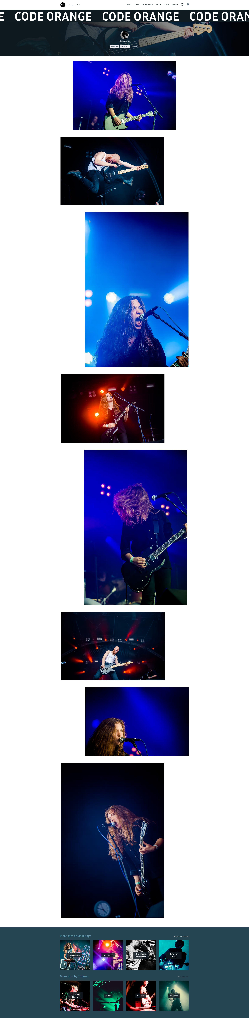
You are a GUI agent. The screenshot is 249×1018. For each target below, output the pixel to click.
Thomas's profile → (183, 977)
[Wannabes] (63, 5)
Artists (137, 5)
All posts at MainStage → (181, 936)
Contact (175, 5)
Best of (158, 5)
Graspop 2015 (125, 46)
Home (129, 5)
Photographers (148, 5)
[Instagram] (182, 5)
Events (166, 5)
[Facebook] (188, 5)
